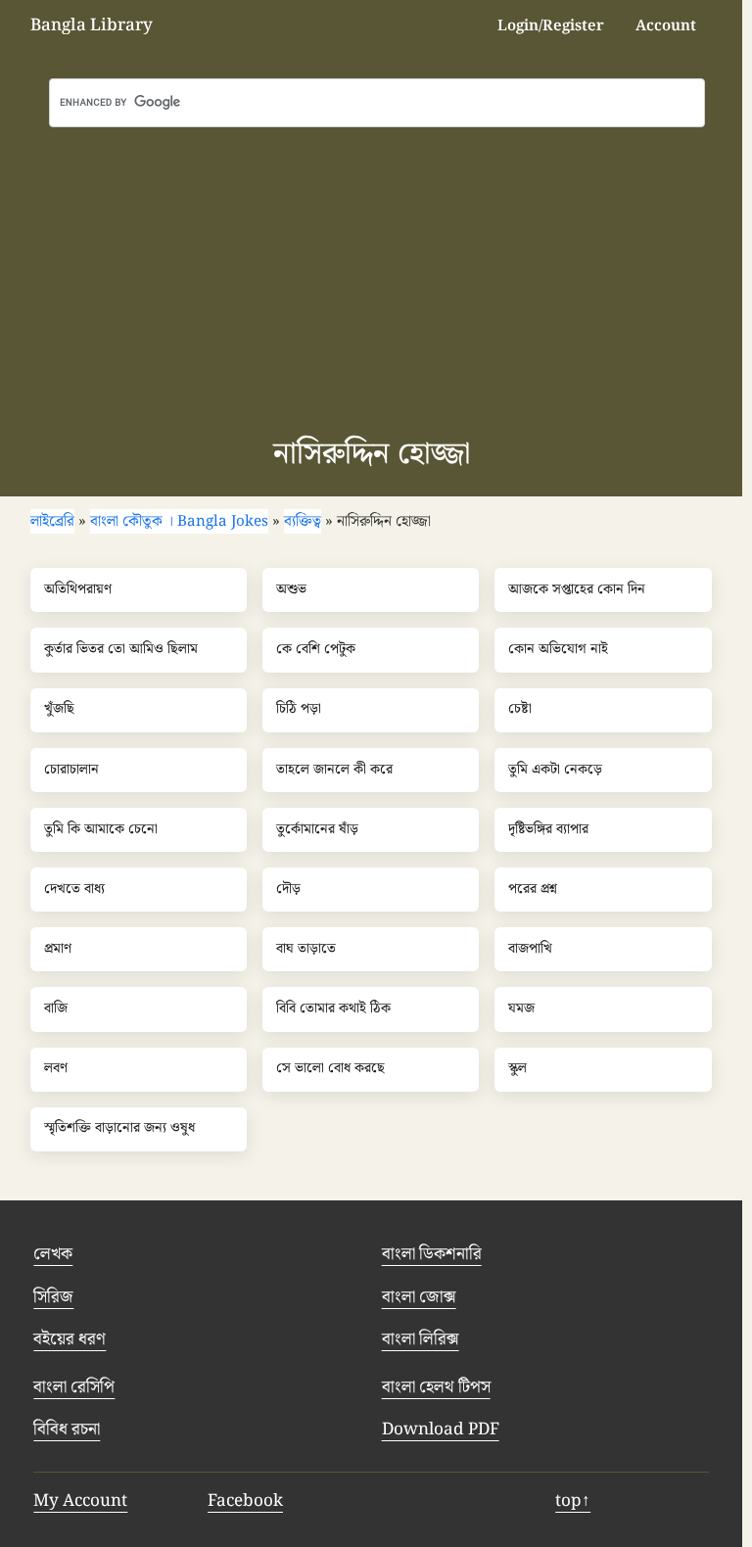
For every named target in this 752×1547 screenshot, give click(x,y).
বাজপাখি (530, 950)
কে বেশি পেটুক (315, 650)
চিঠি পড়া (298, 710)
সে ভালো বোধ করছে (330, 1069)
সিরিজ (53, 1297)
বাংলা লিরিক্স (420, 1339)
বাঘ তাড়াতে (306, 950)
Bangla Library (91, 25)
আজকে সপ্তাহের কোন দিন (576, 590)
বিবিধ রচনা (66, 1429)
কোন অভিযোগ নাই (558, 650)
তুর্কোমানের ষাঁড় (317, 830)
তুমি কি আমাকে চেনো (101, 830)
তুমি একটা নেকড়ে (555, 770)
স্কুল (517, 1069)
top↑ (572, 1501)
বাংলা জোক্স (419, 1297)
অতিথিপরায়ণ (78, 590)
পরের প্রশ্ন (532, 890)
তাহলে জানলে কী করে (334, 770)
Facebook (245, 1501)
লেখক (52, 1254)
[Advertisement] (376, 274)
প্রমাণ (57, 950)
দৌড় (288, 890)
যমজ (521, 1009)
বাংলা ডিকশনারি (432, 1254)
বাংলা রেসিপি (74, 1387)
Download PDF (440, 1429)
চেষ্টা (520, 710)
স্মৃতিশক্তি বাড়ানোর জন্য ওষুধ (119, 1129)
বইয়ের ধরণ (69, 1339)
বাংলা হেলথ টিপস (436, 1387)
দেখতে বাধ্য (74, 890)
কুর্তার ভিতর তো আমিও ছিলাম (121, 650)
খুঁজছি (59, 710)
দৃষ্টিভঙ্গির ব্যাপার (548, 830)
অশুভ (291, 590)
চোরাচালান (71, 770)
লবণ (56, 1069)
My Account (80, 1501)
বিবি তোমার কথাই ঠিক (333, 1009)
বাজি (56, 1009)
